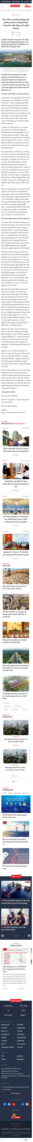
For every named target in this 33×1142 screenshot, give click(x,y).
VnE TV (27, 1)
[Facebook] (4, 1102)
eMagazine (25, 792)
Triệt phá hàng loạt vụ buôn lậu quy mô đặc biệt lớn (13, 927)
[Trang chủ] (2, 11)
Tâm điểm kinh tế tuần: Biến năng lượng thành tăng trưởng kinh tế (15, 841)
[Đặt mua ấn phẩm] (27, 5)
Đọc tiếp (6, 566)
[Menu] (2, 1140)
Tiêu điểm (7, 10)
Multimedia (8, 789)
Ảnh (2, 1054)
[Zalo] (22, 1102)
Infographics (17, 792)
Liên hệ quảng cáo (16, 1091)
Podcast (10, 792)
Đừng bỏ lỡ (7, 717)
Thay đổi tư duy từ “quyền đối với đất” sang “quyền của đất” (14, 587)
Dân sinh (5, 461)
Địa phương (5, 531)
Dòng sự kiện (16, 944)
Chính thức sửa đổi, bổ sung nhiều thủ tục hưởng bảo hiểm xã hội (16, 484)
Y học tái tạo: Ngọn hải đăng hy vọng (15, 867)
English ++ (23, 1013)
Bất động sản (16, 736)
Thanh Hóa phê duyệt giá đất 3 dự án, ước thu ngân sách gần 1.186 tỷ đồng (15, 696)
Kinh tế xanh (5, 428)
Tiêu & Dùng (16, 1)
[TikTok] (18, 1102)
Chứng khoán (5, 1)
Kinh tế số (28, 10)
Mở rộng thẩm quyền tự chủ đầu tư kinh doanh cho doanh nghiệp (15, 901)
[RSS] (27, 1102)
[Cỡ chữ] (22, 1140)
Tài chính (20, 10)
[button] (13, 780)
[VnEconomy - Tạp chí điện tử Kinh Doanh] (16, 998)
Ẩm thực (5, 496)
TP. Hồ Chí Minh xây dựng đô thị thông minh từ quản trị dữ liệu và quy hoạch (14, 614)
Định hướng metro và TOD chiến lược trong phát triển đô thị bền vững (14, 967)
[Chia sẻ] (30, 1140)
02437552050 (7, 1087)
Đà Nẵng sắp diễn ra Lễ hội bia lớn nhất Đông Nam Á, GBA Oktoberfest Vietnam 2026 (16, 519)
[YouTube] (13, 1102)
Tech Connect (8, 1013)
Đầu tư (14, 10)
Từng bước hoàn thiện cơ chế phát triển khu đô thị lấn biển (15, 641)
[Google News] (26, 1140)
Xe (22, 1)
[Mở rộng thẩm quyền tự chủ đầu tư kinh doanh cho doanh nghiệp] (16, 889)
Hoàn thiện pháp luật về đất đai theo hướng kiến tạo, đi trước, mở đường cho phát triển (16, 668)
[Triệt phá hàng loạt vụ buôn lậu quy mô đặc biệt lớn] (14, 916)
